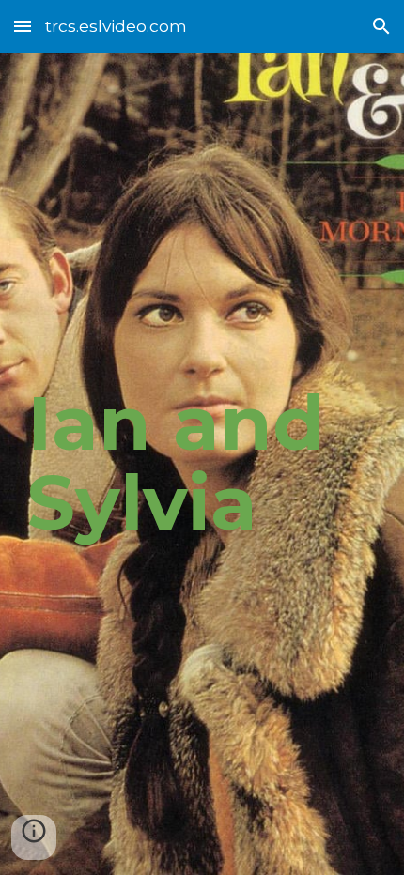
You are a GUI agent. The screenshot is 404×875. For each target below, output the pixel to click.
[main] (202, 463)
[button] (22, 26)
